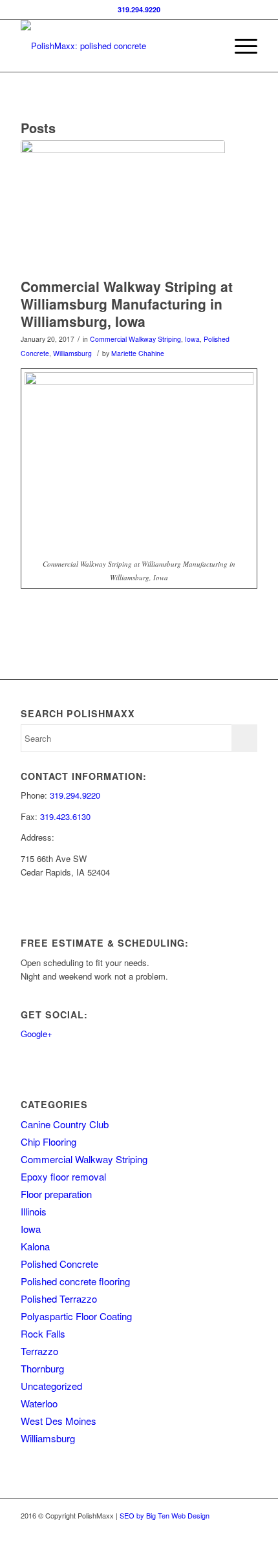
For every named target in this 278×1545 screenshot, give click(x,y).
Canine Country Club (65, 1124)
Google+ (36, 1033)
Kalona (35, 1246)
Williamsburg (72, 353)
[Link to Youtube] (228, 1529)
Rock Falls (43, 1333)
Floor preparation (56, 1194)
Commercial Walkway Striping (135, 339)
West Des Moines (58, 1420)
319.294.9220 (139, 9)
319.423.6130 (65, 816)
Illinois (34, 1211)
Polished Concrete (59, 1263)
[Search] (209, 46)
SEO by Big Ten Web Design (164, 1515)
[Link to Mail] (247, 1529)
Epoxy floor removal (63, 1176)
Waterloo (39, 1403)
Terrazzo (39, 1351)
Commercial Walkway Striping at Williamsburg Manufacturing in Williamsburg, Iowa (127, 304)
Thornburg (42, 1368)
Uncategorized (51, 1386)
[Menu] (239, 46)
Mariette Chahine (137, 353)
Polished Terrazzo (59, 1298)
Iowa (192, 339)
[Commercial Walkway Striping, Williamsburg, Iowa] (123, 205)
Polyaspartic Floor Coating (76, 1316)
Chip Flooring (48, 1141)
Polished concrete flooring (75, 1281)
